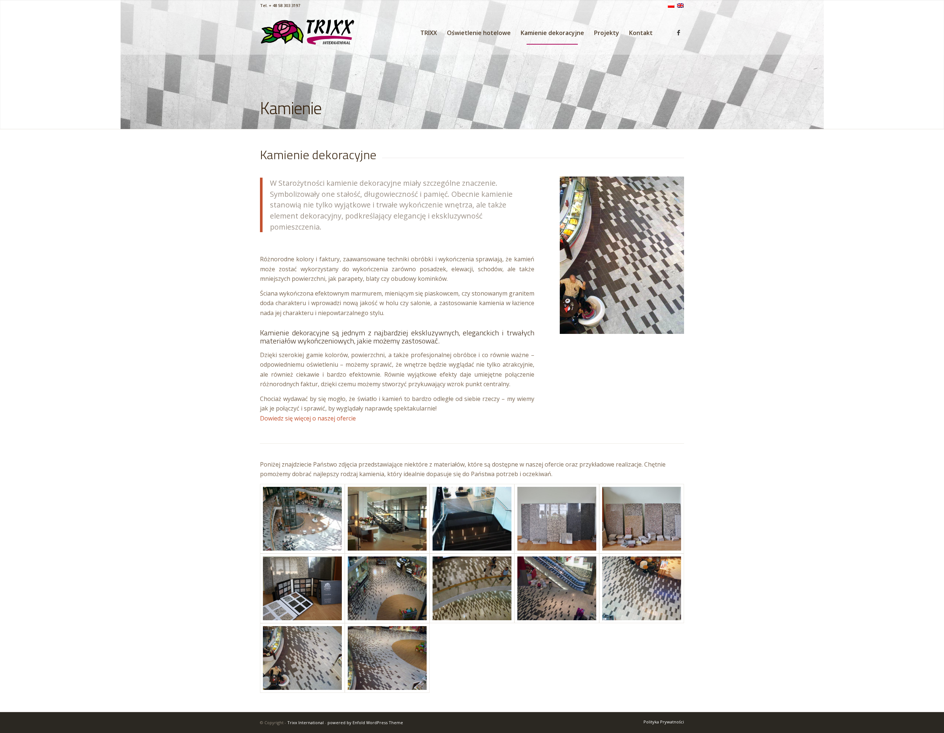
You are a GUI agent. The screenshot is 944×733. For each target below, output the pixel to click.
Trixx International (305, 722)
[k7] (387, 588)
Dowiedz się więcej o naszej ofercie (308, 418)
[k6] (472, 588)
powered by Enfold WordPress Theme (365, 722)
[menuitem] (429, 32)
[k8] (387, 519)
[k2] (641, 519)
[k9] (472, 519)
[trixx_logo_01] (308, 32)
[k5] (556, 588)
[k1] (556, 519)
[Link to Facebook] (678, 32)
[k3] (302, 588)
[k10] (302, 519)
